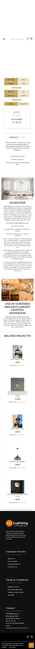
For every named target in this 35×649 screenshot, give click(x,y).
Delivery (22, 137)
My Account (13, 561)
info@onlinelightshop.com (19, 223)
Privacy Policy (13, 587)
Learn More (12, 647)
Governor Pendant (17, 461)
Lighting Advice (14, 564)
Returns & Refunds (15, 589)
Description (14, 137)
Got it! (31, 645)
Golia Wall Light (17, 359)
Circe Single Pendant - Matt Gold (17, 495)
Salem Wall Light (17, 428)
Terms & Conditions (15, 592)
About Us (11, 558)
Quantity (17, 112)
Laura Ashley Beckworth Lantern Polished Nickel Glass (17, 394)
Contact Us (12, 567)
